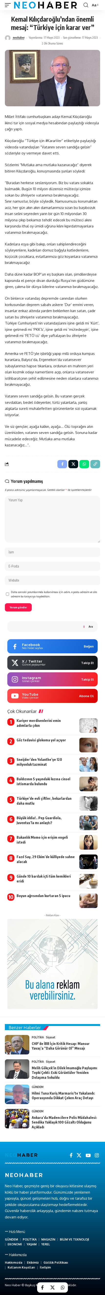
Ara (91, 626)
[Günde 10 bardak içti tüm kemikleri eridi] (88, 881)
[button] (9, 5)
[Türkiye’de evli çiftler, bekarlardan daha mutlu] (88, 803)
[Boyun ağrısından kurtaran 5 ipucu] (88, 900)
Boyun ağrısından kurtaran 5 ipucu (43, 896)
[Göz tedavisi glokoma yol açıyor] (88, 745)
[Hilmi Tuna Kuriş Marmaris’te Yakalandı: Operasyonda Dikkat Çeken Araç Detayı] (17, 1094)
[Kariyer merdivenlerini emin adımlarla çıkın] (88, 725)
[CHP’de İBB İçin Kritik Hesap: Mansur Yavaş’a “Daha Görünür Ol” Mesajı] (17, 1044)
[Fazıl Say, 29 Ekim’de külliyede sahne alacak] (88, 861)
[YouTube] (88, 1155)
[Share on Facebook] (42, 1287)
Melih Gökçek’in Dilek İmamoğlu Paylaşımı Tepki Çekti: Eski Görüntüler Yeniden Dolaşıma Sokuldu (64, 1072)
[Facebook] (71, 1155)
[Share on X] (52, 1287)
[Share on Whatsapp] (63, 1287)
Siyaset (50, 1037)
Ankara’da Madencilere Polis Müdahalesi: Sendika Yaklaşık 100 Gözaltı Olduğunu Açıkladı (64, 1122)
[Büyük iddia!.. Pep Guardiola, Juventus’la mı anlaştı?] (88, 823)
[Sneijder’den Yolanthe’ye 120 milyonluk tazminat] (88, 764)
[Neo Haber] (45, 5)
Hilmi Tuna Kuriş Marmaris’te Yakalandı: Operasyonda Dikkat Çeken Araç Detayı (63, 1095)
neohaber (19, 37)
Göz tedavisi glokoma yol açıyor (41, 740)
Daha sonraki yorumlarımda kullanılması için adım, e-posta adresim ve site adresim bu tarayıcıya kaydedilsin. (54, 594)
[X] (79, 1155)
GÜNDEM (37, 1087)
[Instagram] (97, 1155)
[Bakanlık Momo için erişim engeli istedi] (88, 842)
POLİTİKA (38, 1037)
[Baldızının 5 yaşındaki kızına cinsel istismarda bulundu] (88, 784)
